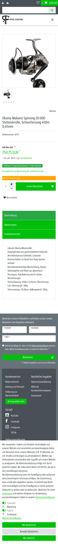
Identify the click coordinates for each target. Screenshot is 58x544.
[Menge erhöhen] (11, 184)
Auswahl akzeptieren (29, 531)
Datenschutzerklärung (41, 382)
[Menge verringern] (11, 188)
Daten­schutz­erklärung (45, 497)
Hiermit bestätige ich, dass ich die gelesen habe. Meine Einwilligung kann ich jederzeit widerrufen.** (30, 347)
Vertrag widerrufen (16, 401)
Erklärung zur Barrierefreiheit (12, 393)
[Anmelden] (3, 3)
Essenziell (11, 503)
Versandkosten (26, 158)
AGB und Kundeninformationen (41, 388)
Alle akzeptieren (29, 525)
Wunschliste (11, 197)
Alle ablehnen (29, 538)
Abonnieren (28, 357)
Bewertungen (10, 225)
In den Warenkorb (35, 186)
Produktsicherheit (12, 234)
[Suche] (52, 10)
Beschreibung (10, 215)
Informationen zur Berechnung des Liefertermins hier (23, 171)
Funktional (11, 514)
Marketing (11, 507)
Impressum (36, 395)
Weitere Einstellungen (11, 518)
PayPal (10, 510)
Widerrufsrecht (12, 382)
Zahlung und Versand (14, 387)
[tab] (29, 215)
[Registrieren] (8, 3)
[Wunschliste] (38, 3)
